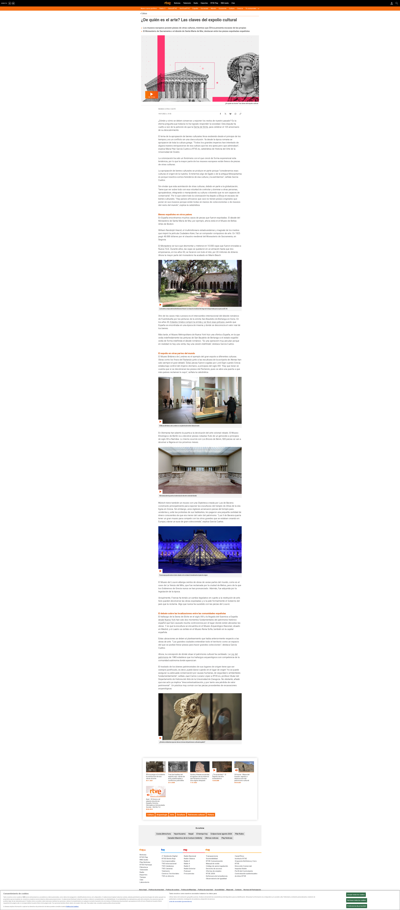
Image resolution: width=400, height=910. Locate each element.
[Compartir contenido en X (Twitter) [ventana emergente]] (225, 113)
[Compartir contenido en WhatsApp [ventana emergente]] (235, 113)
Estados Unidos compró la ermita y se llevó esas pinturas (197, 322)
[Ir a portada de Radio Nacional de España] (194, 850)
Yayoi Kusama (179, 834)
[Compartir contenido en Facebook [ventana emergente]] (220, 113)
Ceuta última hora (163, 834)
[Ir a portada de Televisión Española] (172, 850)
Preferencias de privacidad (356, 906)
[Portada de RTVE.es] (168, 3)
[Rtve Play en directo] (9, 3)
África (221, 195)
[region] (200, 900)
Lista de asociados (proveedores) (180, 901)
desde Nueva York (167, 620)
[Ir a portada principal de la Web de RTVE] (150, 849)
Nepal (191, 834)
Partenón (187, 359)
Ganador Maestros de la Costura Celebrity (185, 838)
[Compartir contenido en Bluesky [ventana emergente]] (230, 113)
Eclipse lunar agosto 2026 (221, 834)
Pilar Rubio (239, 834)
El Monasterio (164, 246)
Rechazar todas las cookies (356, 900)
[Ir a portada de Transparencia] (233, 850)
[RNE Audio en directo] (13, 3)
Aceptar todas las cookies (356, 894)
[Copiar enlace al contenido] (240, 113)
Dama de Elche (201, 127)
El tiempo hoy (202, 834)
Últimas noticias (211, 838)
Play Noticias (227, 838)
